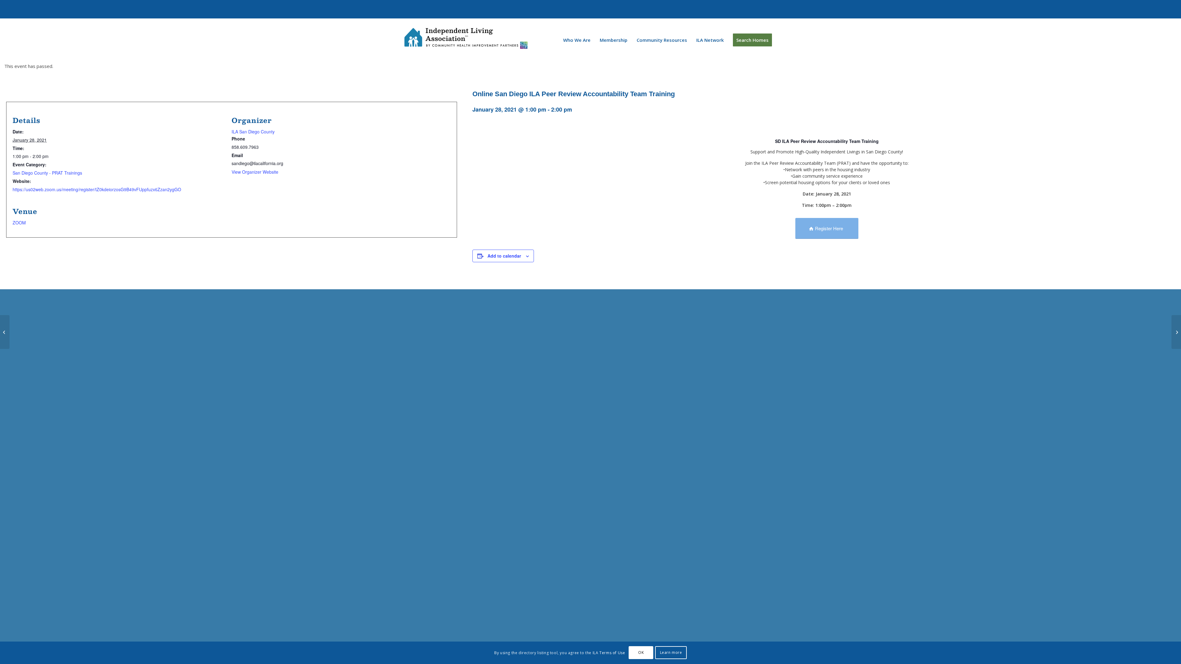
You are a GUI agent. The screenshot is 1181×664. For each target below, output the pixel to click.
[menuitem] (577, 40)
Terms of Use (612, 652)
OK (641, 652)
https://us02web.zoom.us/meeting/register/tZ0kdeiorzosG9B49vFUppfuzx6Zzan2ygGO (97, 189)
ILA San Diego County (253, 131)
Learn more (671, 652)
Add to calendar (504, 256)
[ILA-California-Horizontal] (465, 38)
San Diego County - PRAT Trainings (47, 173)
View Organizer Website (255, 172)
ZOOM (19, 222)
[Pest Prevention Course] (5, 332)
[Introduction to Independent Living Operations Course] (1176, 332)
